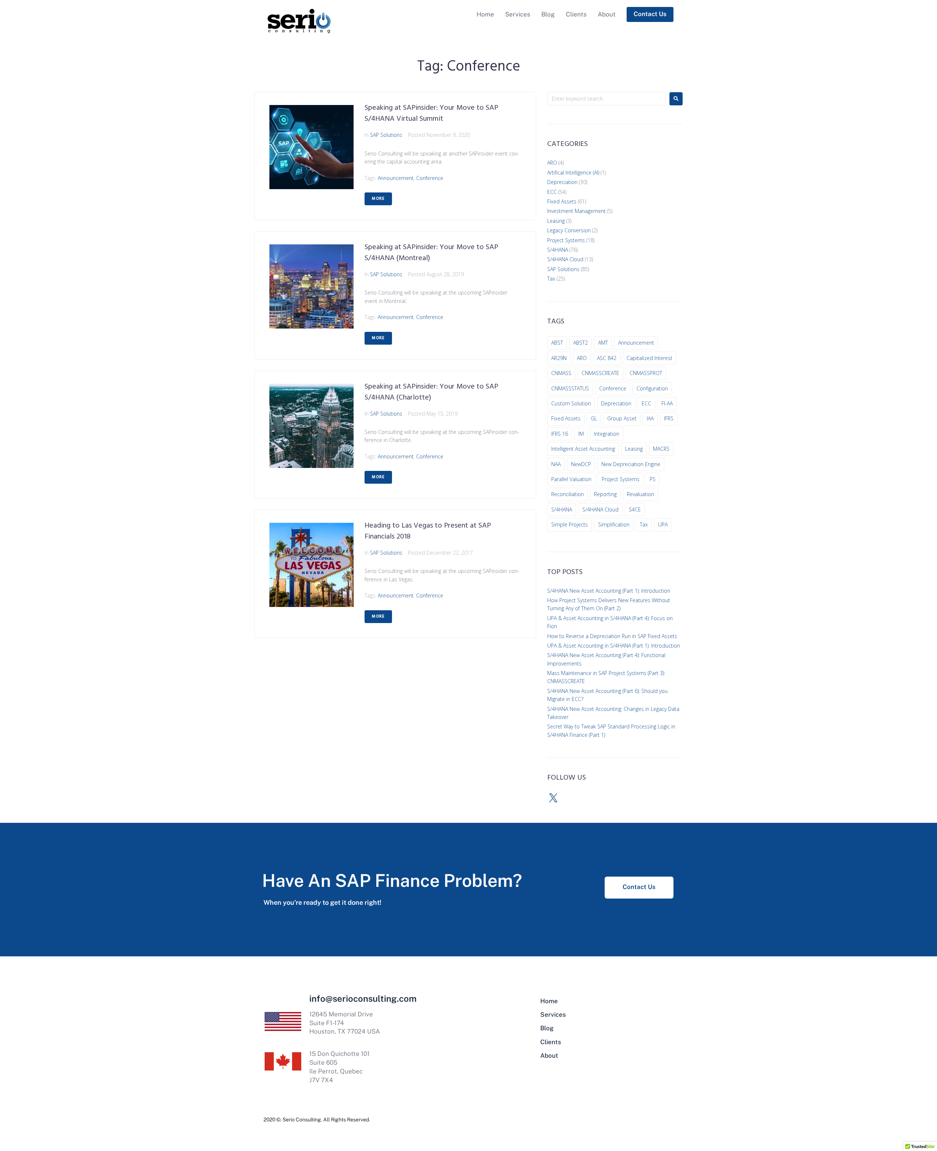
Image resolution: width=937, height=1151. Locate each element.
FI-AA (667, 403)
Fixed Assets (561, 201)
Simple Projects (569, 524)
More (378, 198)
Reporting (605, 494)
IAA (650, 418)
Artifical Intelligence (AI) (573, 172)
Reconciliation (567, 494)
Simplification (614, 524)
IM (581, 433)
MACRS (661, 448)
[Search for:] (606, 98)
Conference (429, 178)
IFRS (668, 418)
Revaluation (640, 494)
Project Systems (566, 240)
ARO (552, 162)
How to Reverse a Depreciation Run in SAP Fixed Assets (612, 636)
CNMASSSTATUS (570, 388)
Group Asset (622, 418)
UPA (663, 524)
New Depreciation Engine (630, 464)
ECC (552, 191)
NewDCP (581, 464)
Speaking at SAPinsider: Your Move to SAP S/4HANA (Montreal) (431, 252)
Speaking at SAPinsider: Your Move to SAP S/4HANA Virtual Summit (431, 113)
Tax (551, 278)
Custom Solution (571, 403)
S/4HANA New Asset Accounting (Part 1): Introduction (608, 590)
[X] (553, 798)
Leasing (556, 220)
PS (653, 479)
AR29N (559, 358)
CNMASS (561, 373)
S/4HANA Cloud (565, 259)
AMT (603, 342)
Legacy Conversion (569, 230)
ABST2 (580, 342)
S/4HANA (557, 249)
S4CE (635, 509)
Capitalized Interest (649, 358)
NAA (556, 464)
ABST (557, 342)
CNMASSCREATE (600, 373)
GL (594, 418)
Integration (606, 433)
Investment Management (576, 210)
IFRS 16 (559, 433)
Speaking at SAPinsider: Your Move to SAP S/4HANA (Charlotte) (431, 392)
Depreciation (562, 182)
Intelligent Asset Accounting (583, 448)
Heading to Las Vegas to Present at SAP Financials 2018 (428, 531)
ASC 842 (606, 358)
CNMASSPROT (646, 373)
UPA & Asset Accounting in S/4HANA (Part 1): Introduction (613, 645)
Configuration (652, 388)
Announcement (396, 178)
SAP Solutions (386, 134)
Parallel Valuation (571, 479)
